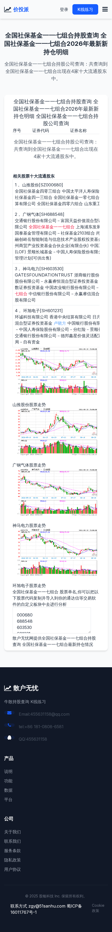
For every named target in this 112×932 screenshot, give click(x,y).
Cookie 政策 (98, 908)
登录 (64, 9)
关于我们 (12, 831)
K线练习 (85, 9)
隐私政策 (12, 859)
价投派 (21, 9)
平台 (8, 799)
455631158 (36, 739)
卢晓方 (60, 323)
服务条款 (12, 850)
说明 (8, 771)
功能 (8, 780)
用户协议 (12, 869)
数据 (8, 790)
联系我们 (12, 841)
